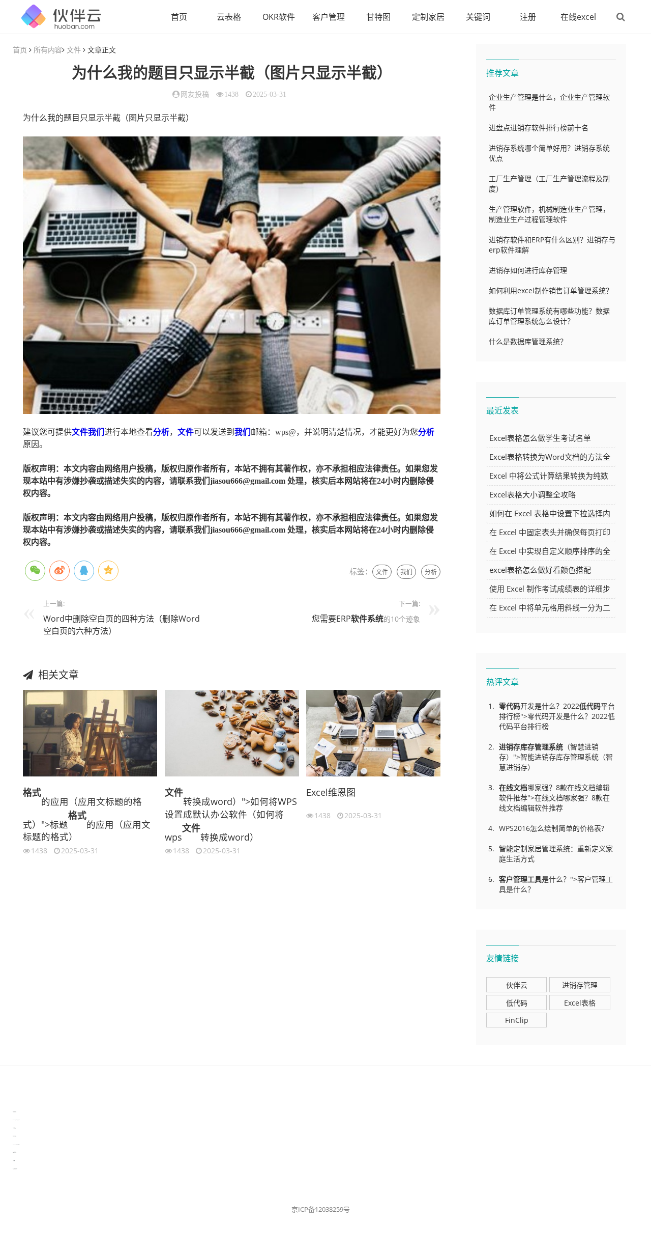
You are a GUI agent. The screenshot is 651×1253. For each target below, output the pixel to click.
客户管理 (328, 16)
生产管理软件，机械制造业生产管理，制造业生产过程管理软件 (549, 214)
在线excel (578, 16)
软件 (359, 618)
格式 (32, 792)
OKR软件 (278, 16)
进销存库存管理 (524, 746)
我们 (96, 432)
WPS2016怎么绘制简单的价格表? (551, 828)
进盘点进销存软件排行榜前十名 (538, 127)
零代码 (509, 706)
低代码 (590, 706)
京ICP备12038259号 (320, 1209)
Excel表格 (580, 1003)
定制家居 (428, 16)
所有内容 (48, 49)
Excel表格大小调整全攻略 (532, 494)
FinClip (516, 1020)
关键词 (478, 16)
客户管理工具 (520, 879)
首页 (179, 16)
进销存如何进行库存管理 (528, 270)
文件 (74, 49)
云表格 (229, 16)
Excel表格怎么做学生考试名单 (540, 438)
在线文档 (513, 787)
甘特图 (378, 16)
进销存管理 (580, 985)
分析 (161, 432)
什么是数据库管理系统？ (528, 341)
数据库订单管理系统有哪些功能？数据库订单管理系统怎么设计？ (549, 316)
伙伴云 (516, 985)
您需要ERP (331, 618)
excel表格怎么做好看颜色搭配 (540, 570)
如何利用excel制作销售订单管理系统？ (551, 290)
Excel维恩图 (331, 792)
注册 (528, 16)
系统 (375, 618)
